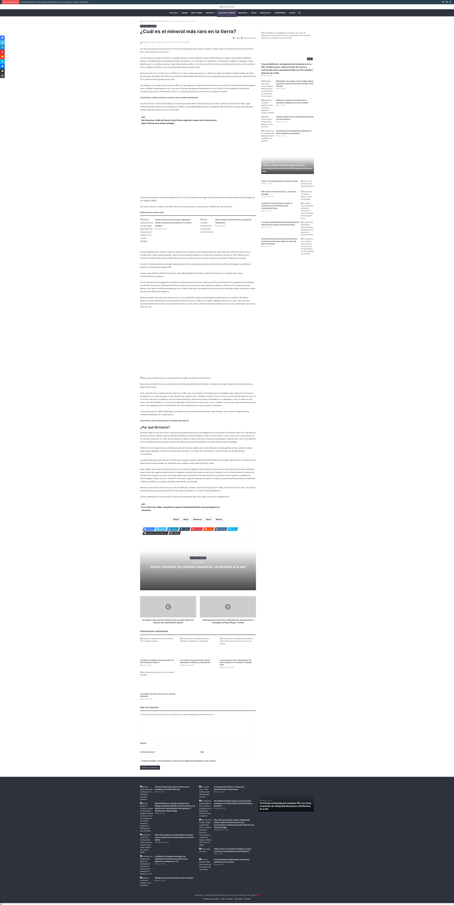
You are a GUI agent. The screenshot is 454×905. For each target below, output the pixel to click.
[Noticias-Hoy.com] (227, 6)
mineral (197, 519)
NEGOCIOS (242, 13)
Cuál (177, 519)
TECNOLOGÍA (265, 13)
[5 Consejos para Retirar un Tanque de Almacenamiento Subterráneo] (205, 792)
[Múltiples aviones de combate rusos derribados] (146, 882)
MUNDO (185, 13)
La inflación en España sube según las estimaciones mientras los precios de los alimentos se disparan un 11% (171, 858)
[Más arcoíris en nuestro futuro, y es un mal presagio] (307, 195)
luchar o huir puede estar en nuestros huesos (279, 181)
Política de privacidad (211, 899)
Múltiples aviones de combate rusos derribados (174, 878)
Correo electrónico (148, 752)
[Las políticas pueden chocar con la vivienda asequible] (158, 681)
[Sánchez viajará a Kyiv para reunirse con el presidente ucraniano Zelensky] (146, 793)
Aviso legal (238, 899)
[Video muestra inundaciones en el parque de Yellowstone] (206, 225)
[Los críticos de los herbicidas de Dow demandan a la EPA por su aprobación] (198, 647)
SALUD (253, 13)
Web (202, 752)
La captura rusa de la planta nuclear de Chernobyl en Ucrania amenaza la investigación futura (276, 205)
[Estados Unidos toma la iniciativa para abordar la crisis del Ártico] (267, 122)
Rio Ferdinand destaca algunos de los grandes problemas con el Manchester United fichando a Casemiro (233, 803)
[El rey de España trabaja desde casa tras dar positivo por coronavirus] (205, 864)
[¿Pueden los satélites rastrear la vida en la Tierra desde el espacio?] (158, 647)
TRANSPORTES (280, 13)
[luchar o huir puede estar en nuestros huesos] (307, 184)
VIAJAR (292, 13)
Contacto (247, 899)
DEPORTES (210, 13)
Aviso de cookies (226, 899)
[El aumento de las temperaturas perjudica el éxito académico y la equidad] (267, 136)
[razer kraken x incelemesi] (227, 904)
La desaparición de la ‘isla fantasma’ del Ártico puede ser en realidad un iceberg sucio (235, 662)
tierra (219, 519)
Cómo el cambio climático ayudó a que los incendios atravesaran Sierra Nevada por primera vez (287, 168)
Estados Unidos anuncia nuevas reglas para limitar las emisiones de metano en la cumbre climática (173, 223)
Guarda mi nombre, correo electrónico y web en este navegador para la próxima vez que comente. (179, 761)
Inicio (144, 21)
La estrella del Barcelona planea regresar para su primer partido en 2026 (47, 2)
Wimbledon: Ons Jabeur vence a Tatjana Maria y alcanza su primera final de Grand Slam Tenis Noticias (295, 83)
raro (209, 519)
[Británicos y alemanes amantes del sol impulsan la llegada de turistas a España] (267, 106)
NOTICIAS (173, 13)
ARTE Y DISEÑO (197, 13)
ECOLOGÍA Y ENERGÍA (227, 13)
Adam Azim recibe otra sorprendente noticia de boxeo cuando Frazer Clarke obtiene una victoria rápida (174, 837)
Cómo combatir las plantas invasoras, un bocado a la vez (198, 567)
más (186, 519)
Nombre (143, 743)
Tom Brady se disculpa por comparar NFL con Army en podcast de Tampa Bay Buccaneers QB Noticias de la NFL (285, 806)
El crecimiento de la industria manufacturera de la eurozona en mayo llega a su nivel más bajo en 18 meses (279, 241)
